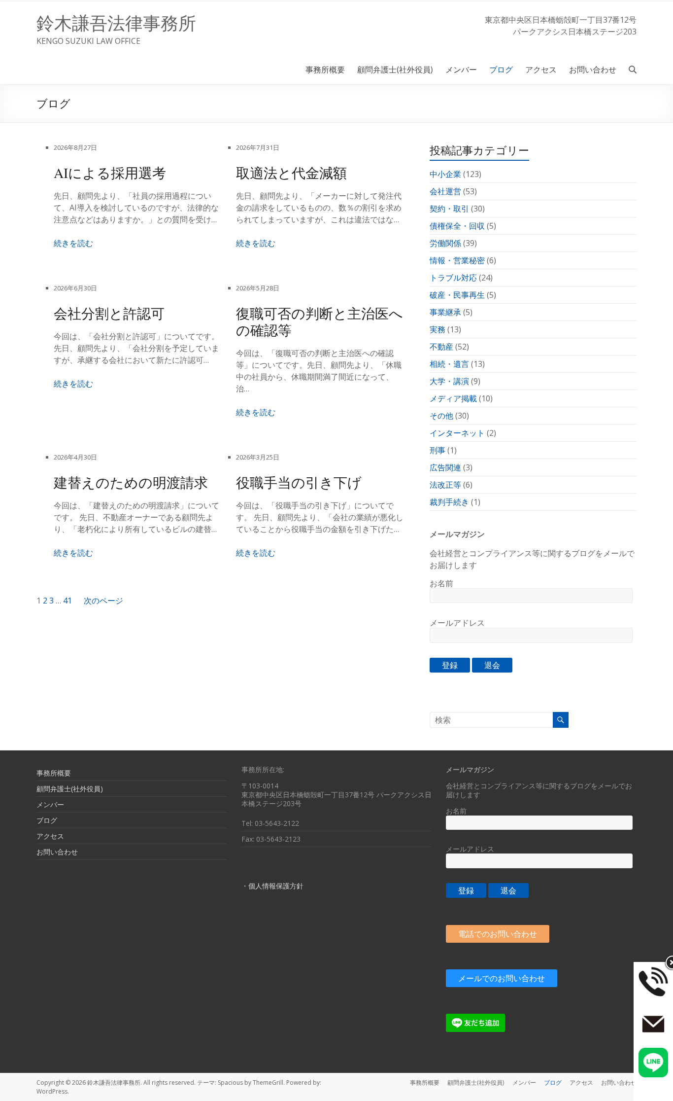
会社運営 (445, 191)
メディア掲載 (453, 398)
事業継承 (445, 312)
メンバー (461, 69)
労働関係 (445, 243)
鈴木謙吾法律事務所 (116, 23)
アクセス (541, 69)
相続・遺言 (449, 363)
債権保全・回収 (457, 225)
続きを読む (73, 243)
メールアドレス (457, 622)
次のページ (103, 600)
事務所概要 (325, 69)
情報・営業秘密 (457, 260)
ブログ (501, 69)
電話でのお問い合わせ (497, 933)
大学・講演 (449, 381)
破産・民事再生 (457, 294)
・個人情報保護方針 (272, 885)
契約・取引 (449, 208)
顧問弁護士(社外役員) (395, 69)
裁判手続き (449, 502)
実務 (437, 329)
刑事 (437, 450)
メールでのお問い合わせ (501, 978)
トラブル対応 (453, 277)
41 (67, 600)
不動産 (441, 346)
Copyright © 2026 (61, 1082)
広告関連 (445, 467)
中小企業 (445, 174)
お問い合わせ (592, 69)
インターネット (457, 432)
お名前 (441, 583)
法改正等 (445, 484)
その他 (441, 415)
